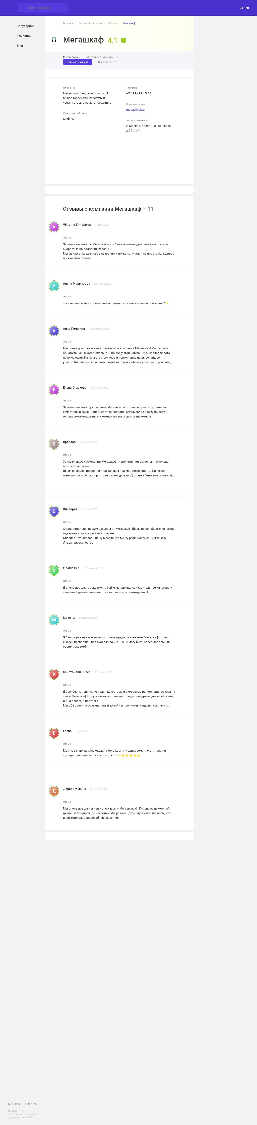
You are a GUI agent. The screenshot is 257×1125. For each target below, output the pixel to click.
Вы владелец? (107, 62)
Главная (68, 23)
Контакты (14, 1103)
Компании (24, 36)
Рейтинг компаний (90, 23)
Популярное (25, 26)
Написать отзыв (78, 62)
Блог (20, 46)
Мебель (112, 23)
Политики (31, 1103)
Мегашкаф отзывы (102, 57)
